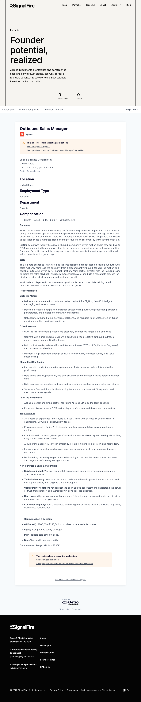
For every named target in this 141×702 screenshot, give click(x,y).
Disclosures (72, 690)
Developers (45, 645)
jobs (8, 109)
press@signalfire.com (20, 641)
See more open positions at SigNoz (70, 579)
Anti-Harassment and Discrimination (98, 690)
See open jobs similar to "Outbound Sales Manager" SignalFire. (55, 150)
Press (43, 638)
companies (29, 109)
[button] (116, 5)
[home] (22, 6)
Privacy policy (64, 609)
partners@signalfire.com (22, 656)
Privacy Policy (56, 690)
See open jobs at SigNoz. (38, 146)
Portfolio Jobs (47, 652)
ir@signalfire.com (18, 668)
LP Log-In (45, 667)
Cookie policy (77, 609)
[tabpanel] (70, 385)
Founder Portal (47, 659)
